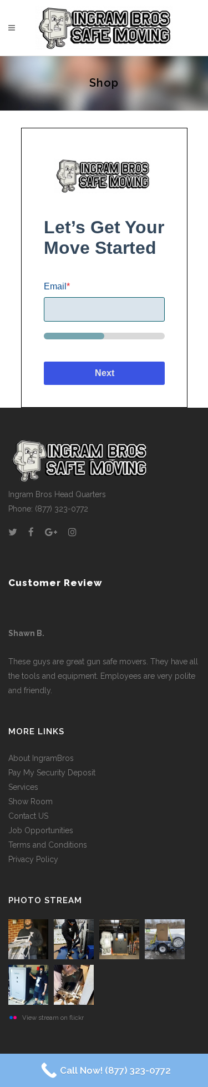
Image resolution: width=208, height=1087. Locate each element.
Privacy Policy (33, 859)
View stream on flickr (53, 1017)
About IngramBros (41, 758)
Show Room (30, 801)
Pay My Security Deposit (51, 772)
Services (23, 787)
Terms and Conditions (47, 844)
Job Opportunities (40, 830)
